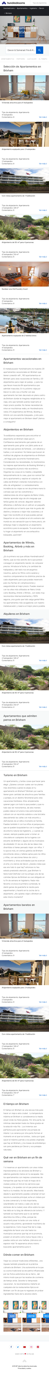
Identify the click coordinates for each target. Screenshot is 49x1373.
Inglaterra (33, 8)
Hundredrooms (9, 8)
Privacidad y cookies (24, 1368)
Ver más (42, 117)
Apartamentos (22, 8)
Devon (41, 8)
